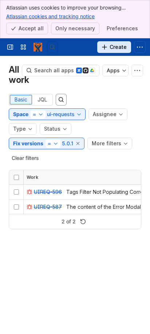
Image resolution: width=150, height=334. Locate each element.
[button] (78, 143)
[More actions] (137, 70)
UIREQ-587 (48, 207)
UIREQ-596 (48, 192)
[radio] (21, 99)
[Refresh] (83, 221)
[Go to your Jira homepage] (38, 47)
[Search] (52, 47)
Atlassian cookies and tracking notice (50, 16)
